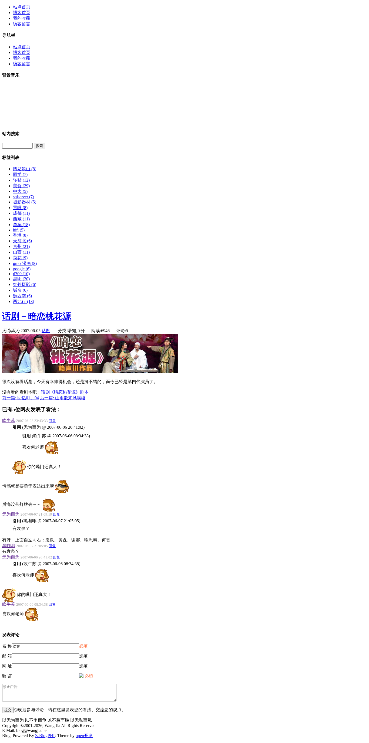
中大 (20, 191)
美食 (21, 185)
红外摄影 (24, 284)
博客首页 (21, 12)
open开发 (84, 735)
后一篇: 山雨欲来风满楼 (62, 398)
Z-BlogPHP (45, 735)
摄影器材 (24, 202)
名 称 (7, 646)
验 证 (7, 676)
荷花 (20, 257)
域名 (20, 290)
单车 (21, 224)
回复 (52, 421)
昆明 (21, 279)
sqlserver (23, 197)
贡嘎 (20, 207)
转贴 (21, 180)
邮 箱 (7, 656)
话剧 (46, 330)
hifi (19, 230)
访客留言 (21, 24)
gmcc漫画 (25, 263)
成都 (21, 213)
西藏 (21, 219)
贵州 (21, 246)
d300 (21, 273)
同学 (20, 174)
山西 (21, 252)
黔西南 (22, 296)
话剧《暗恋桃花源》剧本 (65, 392)
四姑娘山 (24, 168)
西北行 (23, 301)
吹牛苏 (8, 420)
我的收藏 (21, 18)
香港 (20, 235)
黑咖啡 (8, 545)
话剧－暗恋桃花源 (36, 316)
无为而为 (10, 514)
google (22, 269)
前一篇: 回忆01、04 (20, 398)
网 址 (7, 666)
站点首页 (21, 7)
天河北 (22, 240)
